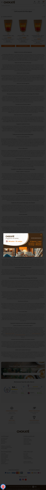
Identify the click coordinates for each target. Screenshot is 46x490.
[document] (23, 245)
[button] (41, 234)
